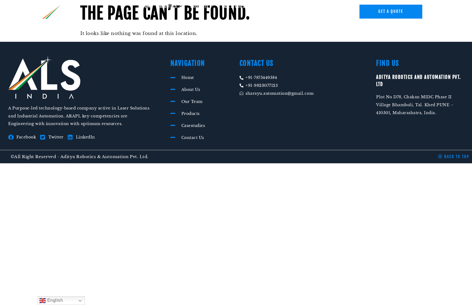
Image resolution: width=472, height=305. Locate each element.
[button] (171, 6)
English (54, 300)
